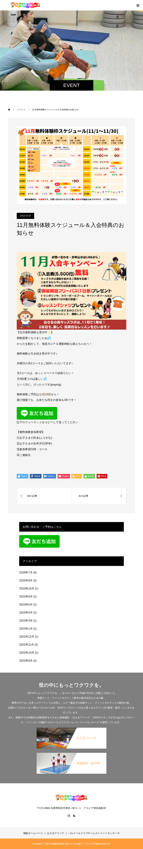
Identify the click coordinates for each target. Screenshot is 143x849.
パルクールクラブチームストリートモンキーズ (94, 833)
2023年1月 (26, 628)
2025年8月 (26, 580)
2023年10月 (26, 588)
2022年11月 (26, 644)
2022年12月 (26, 636)
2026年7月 (26, 572)
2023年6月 (26, 604)
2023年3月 (26, 620)
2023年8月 (26, 596)
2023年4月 (26, 612)
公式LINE (45, 394)
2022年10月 (26, 652)
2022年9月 (26, 660)
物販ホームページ (33, 833)
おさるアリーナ (55, 833)
